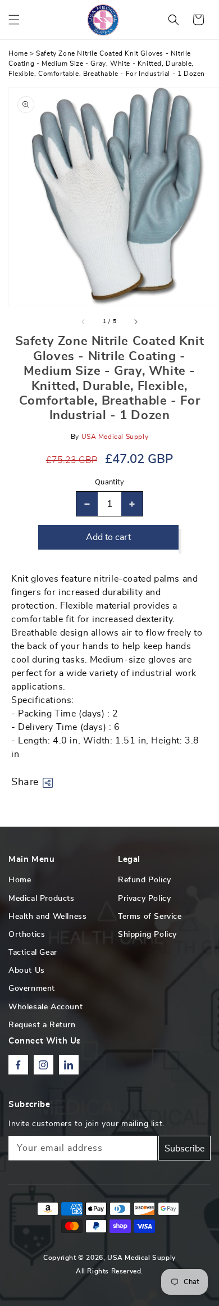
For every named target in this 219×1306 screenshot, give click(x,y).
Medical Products (41, 899)
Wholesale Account (45, 1007)
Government (31, 988)
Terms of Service (150, 916)
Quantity (109, 482)
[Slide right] (135, 321)
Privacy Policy (144, 899)
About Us (26, 970)
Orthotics (26, 934)
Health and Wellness (47, 916)
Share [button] (25, 782)
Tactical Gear (32, 952)
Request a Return (42, 1025)
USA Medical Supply (141, 1257)
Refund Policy (144, 880)
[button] (14, 19)
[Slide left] (83, 321)
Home (18, 53)
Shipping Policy (147, 934)
